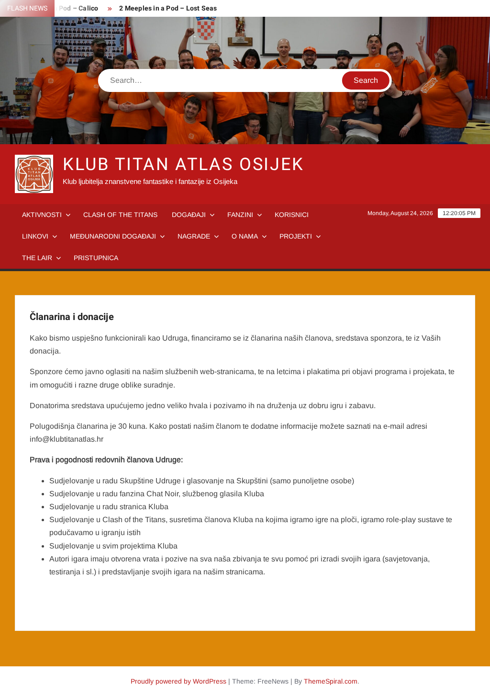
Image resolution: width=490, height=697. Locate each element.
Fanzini (240, 214)
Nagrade (194, 236)
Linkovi (35, 236)
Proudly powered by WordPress (178, 681)
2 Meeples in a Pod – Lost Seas (168, 8)
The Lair (37, 258)
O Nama (245, 236)
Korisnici (292, 214)
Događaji (189, 214)
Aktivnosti (42, 214)
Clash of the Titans (120, 214)
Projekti (295, 236)
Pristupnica (96, 258)
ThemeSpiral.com (330, 681)
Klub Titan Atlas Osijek (183, 164)
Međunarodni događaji (113, 236)
